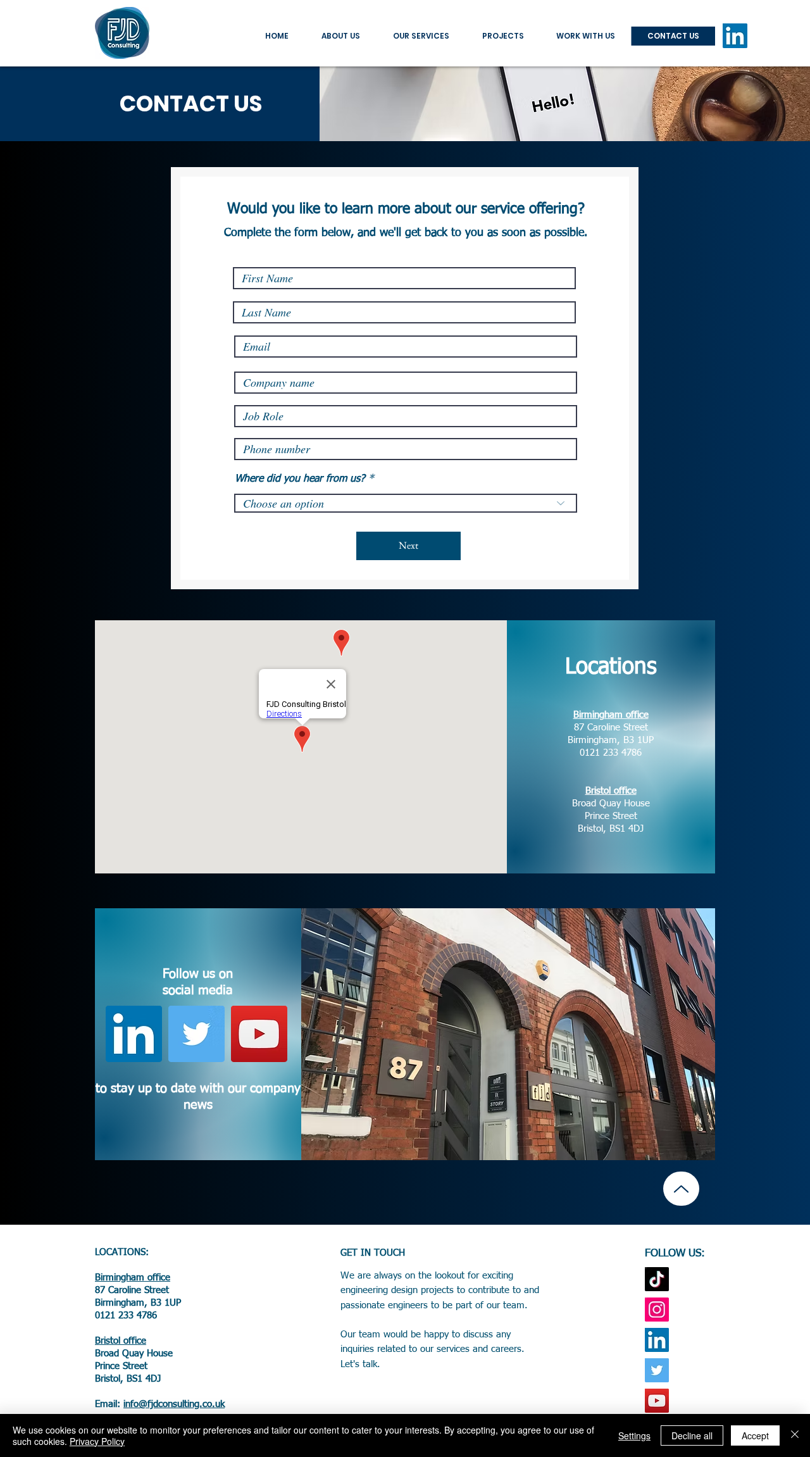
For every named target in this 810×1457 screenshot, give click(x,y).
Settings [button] (634, 1435)
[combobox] (405, 503)
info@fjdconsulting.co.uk (174, 1404)
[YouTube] (259, 1034)
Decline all (692, 1435)
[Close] (794, 1435)
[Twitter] (196, 1034)
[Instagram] (657, 1310)
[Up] (681, 1189)
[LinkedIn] (735, 35)
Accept (755, 1435)
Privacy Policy (97, 1441)
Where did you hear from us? (300, 479)
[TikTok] (657, 1279)
